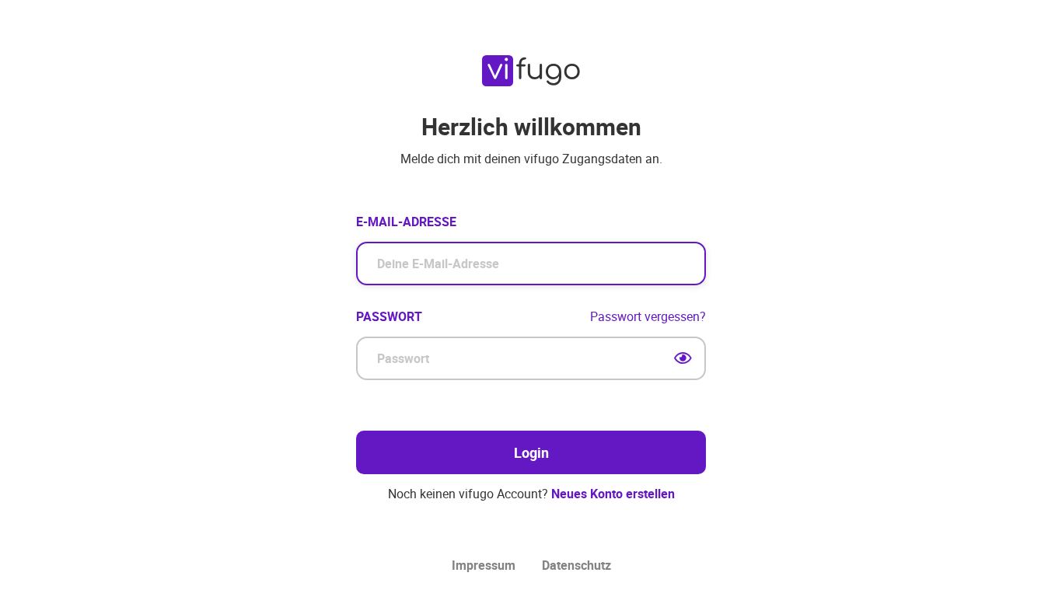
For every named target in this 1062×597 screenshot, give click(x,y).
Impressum (483, 565)
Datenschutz (576, 565)
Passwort (389, 317)
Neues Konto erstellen (613, 493)
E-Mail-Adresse (406, 222)
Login (531, 452)
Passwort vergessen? (648, 317)
